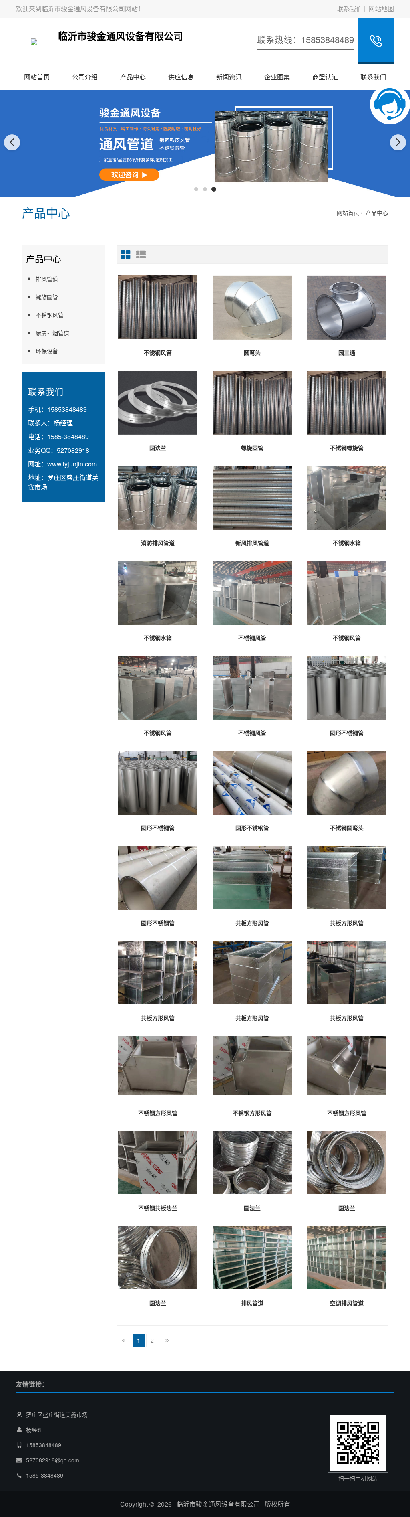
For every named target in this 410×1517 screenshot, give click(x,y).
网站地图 (381, 8)
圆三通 (346, 352)
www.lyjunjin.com (72, 463)
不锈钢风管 (50, 315)
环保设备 (47, 351)
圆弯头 (252, 352)
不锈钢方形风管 (157, 1113)
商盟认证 (325, 76)
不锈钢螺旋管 (347, 448)
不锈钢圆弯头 (347, 828)
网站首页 (37, 76)
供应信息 (181, 76)
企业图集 (277, 76)
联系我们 (350, 8)
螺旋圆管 (47, 297)
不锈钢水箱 (347, 543)
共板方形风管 (252, 923)
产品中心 (133, 76)
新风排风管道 (252, 543)
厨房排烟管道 (52, 333)
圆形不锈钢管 (347, 733)
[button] (196, 189)
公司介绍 (85, 76)
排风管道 (47, 279)
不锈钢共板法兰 (157, 1208)
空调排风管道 (347, 1303)
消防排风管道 (158, 543)
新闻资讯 (229, 76)
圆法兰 (157, 448)
